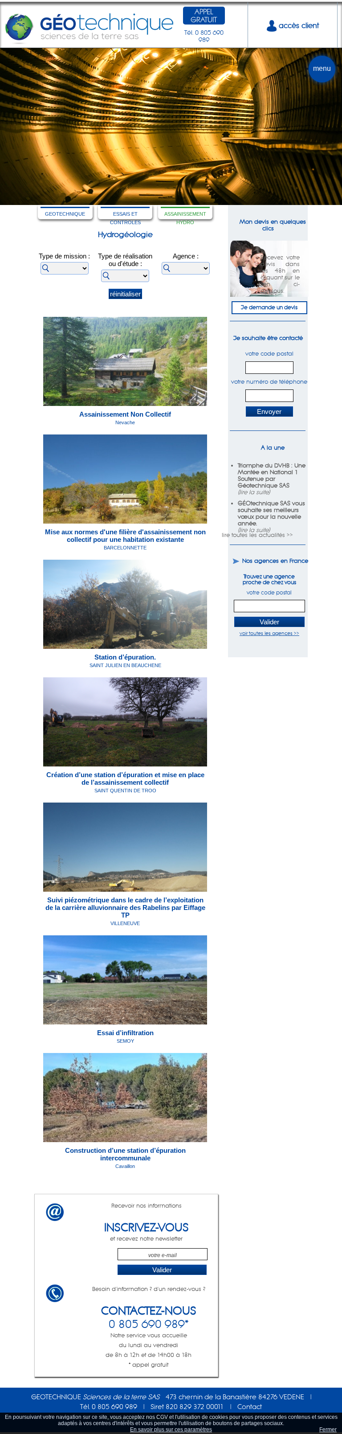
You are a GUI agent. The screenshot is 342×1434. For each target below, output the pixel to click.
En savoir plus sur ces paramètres (171, 1429)
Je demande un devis (269, 307)
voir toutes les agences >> (269, 633)
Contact (249, 1406)
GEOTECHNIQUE (65, 214)
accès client (298, 25)
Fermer (328, 1429)
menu (322, 68)
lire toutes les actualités (253, 535)
